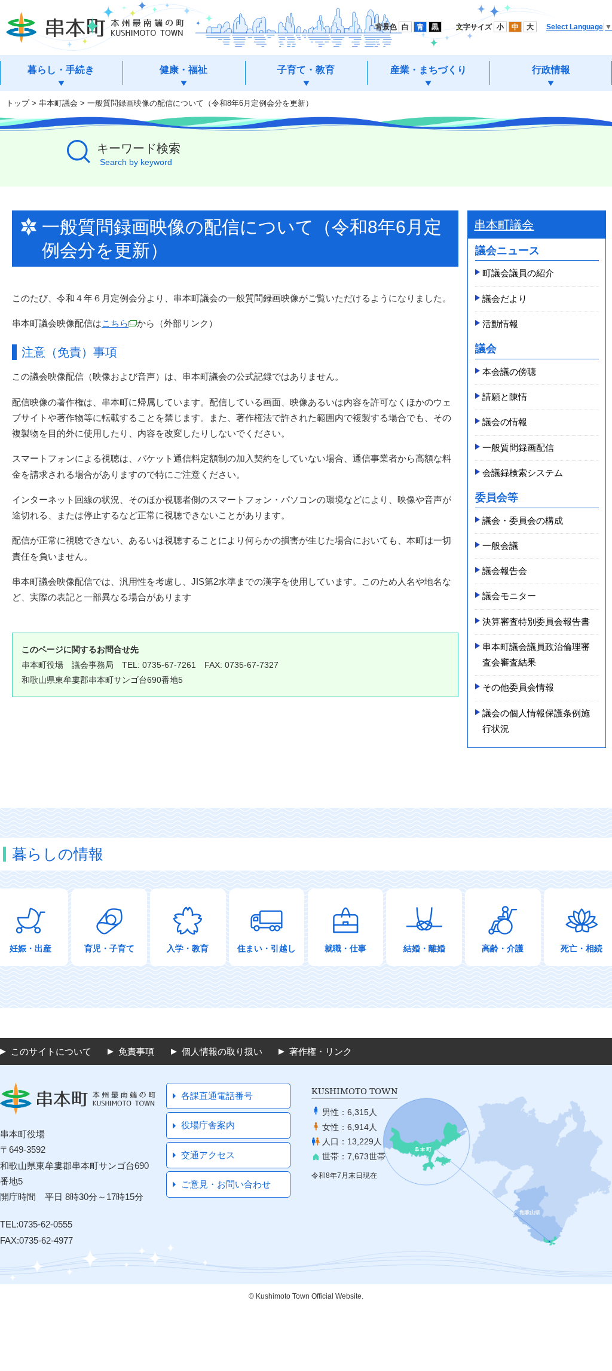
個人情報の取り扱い (222, 1051)
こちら (115, 323)
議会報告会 (504, 571)
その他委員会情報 (518, 687)
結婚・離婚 (424, 948)
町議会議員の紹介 (518, 273)
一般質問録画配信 (518, 447)
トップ (17, 103)
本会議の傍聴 (509, 372)
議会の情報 (504, 422)
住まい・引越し (266, 948)
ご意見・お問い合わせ (226, 1184)
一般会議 (500, 546)
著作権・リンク (320, 1051)
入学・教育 (188, 948)
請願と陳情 (504, 397)
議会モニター (509, 596)
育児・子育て (109, 948)
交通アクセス (208, 1155)
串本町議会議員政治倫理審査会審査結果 (536, 654)
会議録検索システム (522, 473)
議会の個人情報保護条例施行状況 (536, 721)
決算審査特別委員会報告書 (536, 621)
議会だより (504, 299)
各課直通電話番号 (217, 1096)
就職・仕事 (345, 948)
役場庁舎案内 (208, 1125)
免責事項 (136, 1051)
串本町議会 (58, 103)
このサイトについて (51, 1051)
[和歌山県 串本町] (95, 27)
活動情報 (500, 324)
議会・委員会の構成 (522, 520)
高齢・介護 (503, 948)
